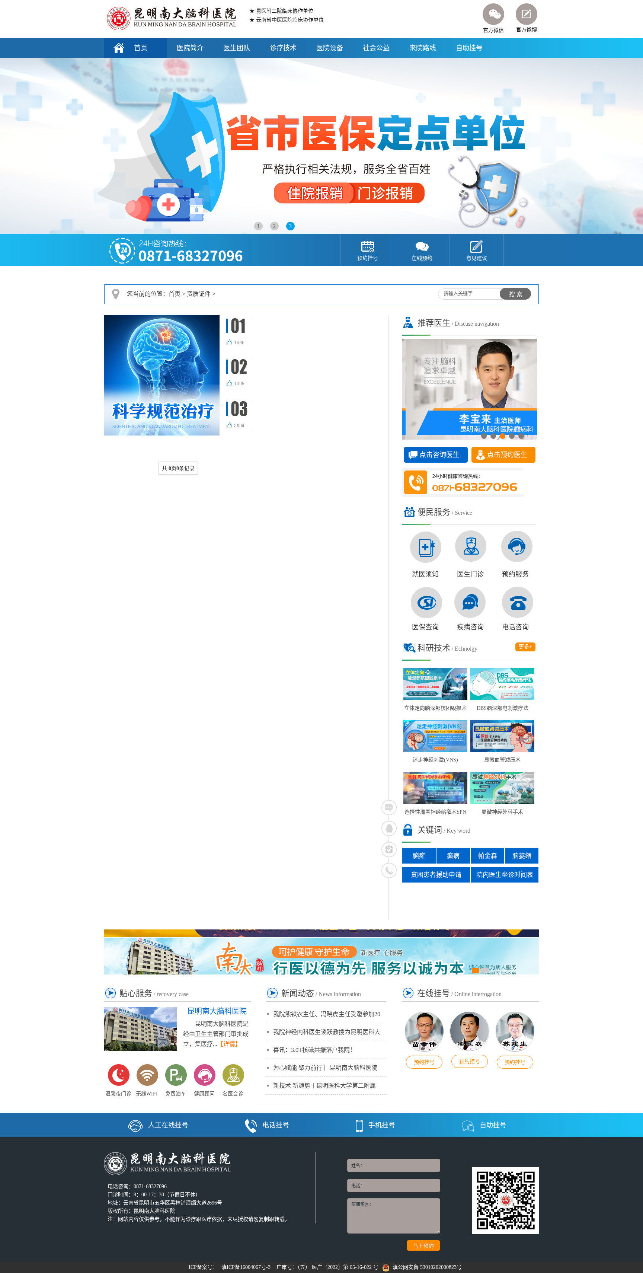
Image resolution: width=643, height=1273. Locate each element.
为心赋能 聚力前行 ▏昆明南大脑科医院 (325, 1068)
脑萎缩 (521, 855)
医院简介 (190, 48)
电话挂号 (275, 1125)
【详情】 (229, 1044)
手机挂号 (381, 1125)
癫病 (453, 855)
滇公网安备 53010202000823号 (426, 1267)
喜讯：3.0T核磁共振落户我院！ (314, 1050)
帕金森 (487, 855)
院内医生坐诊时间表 (504, 874)
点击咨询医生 (439, 455)
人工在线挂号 (168, 1125)
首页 (140, 48)
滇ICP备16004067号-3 (246, 1267)
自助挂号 (469, 48)
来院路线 (422, 48)
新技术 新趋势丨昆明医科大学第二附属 (324, 1085)
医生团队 (236, 48)
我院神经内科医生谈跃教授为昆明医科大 (326, 1032)
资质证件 (199, 294)
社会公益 (376, 48)
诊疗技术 (283, 48)
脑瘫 (419, 855)
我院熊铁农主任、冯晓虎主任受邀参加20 (326, 1014)
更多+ (525, 647)
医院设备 (329, 48)
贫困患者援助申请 (436, 874)
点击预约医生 (507, 455)
